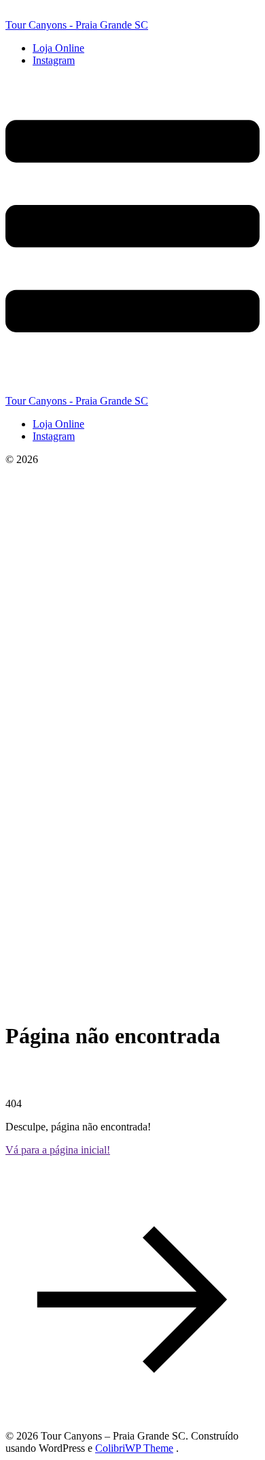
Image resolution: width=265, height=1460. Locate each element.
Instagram (54, 60)
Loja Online (58, 48)
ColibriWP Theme (134, 1448)
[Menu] (132, 236)
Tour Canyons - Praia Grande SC (76, 25)
